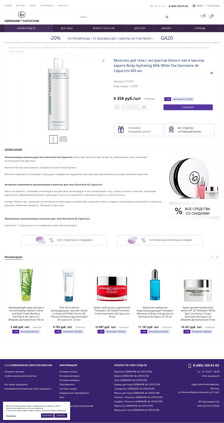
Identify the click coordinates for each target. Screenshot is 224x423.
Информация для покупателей (76, 405)
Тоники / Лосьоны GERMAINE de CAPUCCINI (138, 397)
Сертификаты (67, 384)
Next (216, 257)
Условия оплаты (68, 371)
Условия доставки (69, 375)
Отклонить (47, 415)
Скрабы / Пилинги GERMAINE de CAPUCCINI (138, 401)
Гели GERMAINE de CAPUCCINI (130, 380)
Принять (61, 415)
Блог (61, 397)
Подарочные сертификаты (74, 392)
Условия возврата (69, 380)
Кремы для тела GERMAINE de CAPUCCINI (136, 409)
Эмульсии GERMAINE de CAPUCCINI (133, 405)
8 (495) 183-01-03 (178, 6)
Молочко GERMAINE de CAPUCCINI (133, 371)
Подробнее (11, 415)
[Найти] (167, 17)
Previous (212, 257)
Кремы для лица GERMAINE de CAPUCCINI (137, 384)
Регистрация (213, 5)
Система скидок (68, 388)
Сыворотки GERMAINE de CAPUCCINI (134, 388)
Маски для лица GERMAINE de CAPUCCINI (137, 392)
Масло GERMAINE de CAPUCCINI (131, 375)
